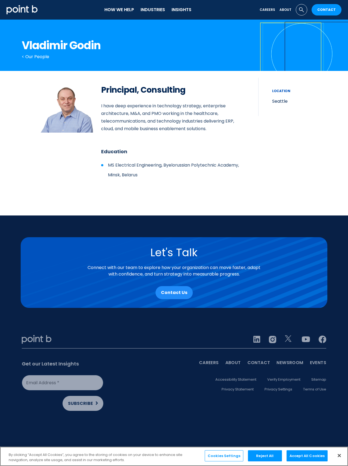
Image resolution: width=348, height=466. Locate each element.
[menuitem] (119, 10)
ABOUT (233, 362)
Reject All (265, 455)
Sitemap (318, 379)
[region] (174, 456)
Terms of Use (314, 389)
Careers (267, 9)
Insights (181, 10)
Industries (153, 10)
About (285, 9)
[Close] (339, 455)
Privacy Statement (238, 389)
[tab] (301, 9)
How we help (119, 10)
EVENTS (318, 362)
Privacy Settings (278, 389)
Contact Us (174, 292)
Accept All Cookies (307, 455)
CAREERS (209, 362)
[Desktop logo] (22, 9)
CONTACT (326, 9)
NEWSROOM (289, 362)
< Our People (35, 57)
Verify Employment (283, 379)
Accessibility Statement (235, 379)
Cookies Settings (224, 455)
